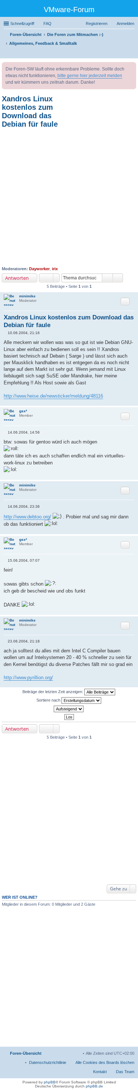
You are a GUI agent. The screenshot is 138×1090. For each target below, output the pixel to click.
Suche (107, 278)
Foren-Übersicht (26, 1053)
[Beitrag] (6, 333)
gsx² (23, 411)
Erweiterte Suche (118, 278)
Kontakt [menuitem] (100, 1071)
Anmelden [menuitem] (125, 23)
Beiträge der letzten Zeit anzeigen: (53, 691)
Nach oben (132, 402)
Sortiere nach (48, 700)
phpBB (50, 1082)
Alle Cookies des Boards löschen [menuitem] (104, 1062)
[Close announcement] (130, 68)
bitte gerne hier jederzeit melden (89, 75)
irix (55, 269)
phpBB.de (94, 1086)
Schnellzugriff (22, 23)
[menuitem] (47, 1062)
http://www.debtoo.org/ (27, 516)
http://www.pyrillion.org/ (28, 677)
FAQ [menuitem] (47, 23)
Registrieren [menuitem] (96, 23)
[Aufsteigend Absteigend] (69, 709)
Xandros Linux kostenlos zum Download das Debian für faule (30, 111)
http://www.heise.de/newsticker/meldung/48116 (53, 396)
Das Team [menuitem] (125, 1071)
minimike (27, 296)
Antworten (17, 278)
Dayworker (39, 269)
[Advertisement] (69, 197)
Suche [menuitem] (132, 54)
